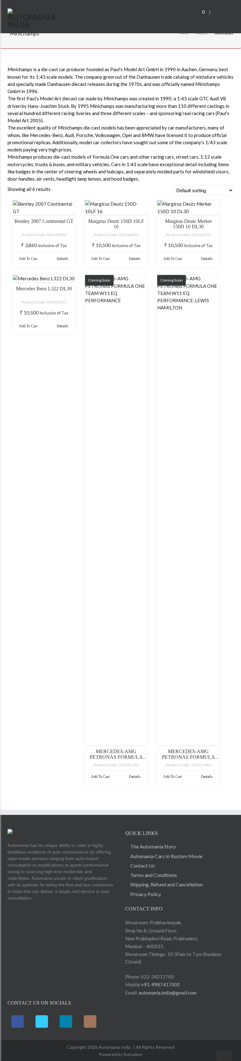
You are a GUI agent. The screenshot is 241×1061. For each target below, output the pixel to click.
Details (62, 258)
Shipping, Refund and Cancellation (166, 884)
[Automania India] (32, 17)
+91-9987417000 (160, 984)
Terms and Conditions (153, 875)
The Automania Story (153, 846)
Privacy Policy (145, 894)
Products (201, 33)
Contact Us (142, 865)
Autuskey (132, 1054)
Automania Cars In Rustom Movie (166, 856)
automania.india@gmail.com (167, 992)
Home (183, 33)
